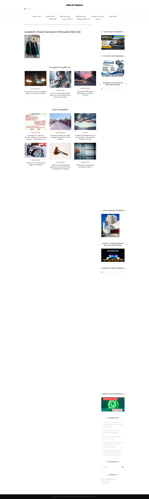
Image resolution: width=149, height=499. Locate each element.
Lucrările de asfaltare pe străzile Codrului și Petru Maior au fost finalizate (60, 137)
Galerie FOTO (66, 19)
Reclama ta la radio (97, 16)
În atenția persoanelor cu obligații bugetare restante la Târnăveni (35, 92)
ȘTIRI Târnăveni (65, 16)
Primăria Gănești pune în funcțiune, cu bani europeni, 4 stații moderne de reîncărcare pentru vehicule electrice (113, 453)
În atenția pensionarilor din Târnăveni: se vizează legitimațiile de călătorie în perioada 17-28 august (113, 445)
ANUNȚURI (53, 19)
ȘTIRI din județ (81, 16)
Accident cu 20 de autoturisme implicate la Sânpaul (35, 164)
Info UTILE (113, 16)
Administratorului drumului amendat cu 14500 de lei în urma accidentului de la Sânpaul (60, 167)
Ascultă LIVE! (50, 16)
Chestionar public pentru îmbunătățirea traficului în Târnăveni (85, 93)
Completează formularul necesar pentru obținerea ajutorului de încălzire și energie (85, 137)
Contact (97, 19)
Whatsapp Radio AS (83, 19)
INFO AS (85, 132)
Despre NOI (36, 16)
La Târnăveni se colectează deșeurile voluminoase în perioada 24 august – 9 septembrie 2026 (35, 137)
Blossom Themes (76, 496)
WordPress (92, 496)
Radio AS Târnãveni (74, 5)
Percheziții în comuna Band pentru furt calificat (85, 166)
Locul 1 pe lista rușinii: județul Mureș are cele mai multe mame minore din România (60, 95)
